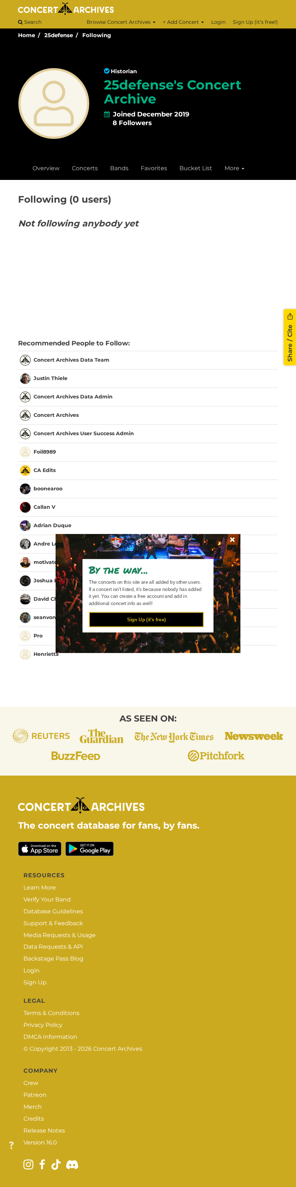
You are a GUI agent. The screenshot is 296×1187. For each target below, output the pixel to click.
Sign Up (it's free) (146, 619)
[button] (144, 569)
